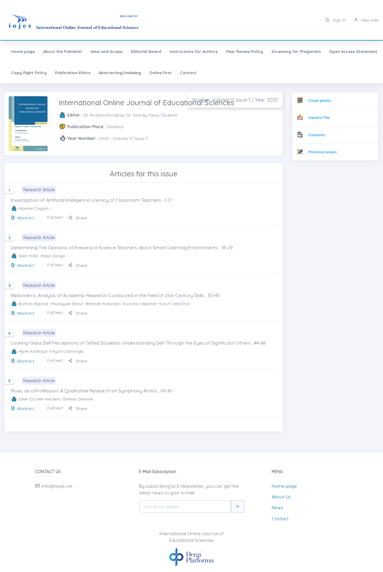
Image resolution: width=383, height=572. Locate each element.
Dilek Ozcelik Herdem (39, 399)
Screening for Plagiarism (296, 51)
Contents (316, 135)
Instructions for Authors (194, 51)
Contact (188, 72)
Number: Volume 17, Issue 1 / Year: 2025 (235, 100)
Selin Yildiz (28, 256)
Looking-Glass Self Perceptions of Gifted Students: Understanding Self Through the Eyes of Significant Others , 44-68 (138, 343)
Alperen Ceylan (33, 208)
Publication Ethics (72, 72)
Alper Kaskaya (33, 351)
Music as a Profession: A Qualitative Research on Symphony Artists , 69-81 (91, 391)
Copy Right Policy (29, 72)
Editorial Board (146, 51)
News (277, 507)
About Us (281, 497)
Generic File (319, 117)
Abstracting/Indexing (120, 72)
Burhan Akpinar (34, 303)
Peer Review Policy (244, 51)
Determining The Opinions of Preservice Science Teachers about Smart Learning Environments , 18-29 (122, 247)
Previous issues (322, 152)
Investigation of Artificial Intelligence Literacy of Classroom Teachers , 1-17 (91, 200)
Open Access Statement (353, 51)
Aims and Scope (106, 51)
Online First (160, 72)
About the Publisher (62, 51)
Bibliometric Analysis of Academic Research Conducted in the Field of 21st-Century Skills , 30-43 (115, 295)
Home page (23, 51)
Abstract (25, 218)
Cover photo (319, 100)
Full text (55, 217)
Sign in (339, 20)
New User (369, 20)
